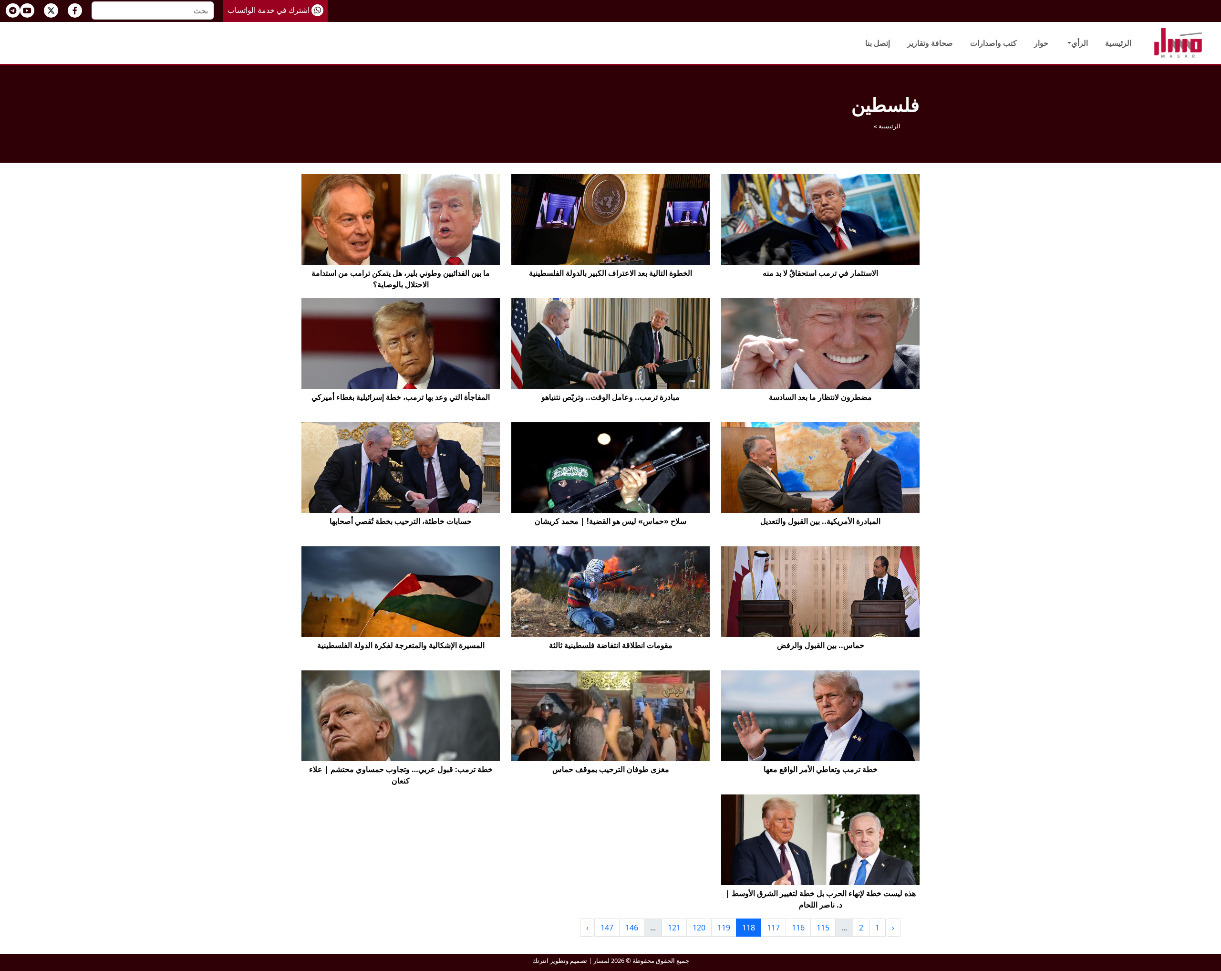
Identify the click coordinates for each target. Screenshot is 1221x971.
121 (674, 927)
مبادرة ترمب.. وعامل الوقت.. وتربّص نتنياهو (610, 397)
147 (606, 927)
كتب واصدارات (993, 43)
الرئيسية (1118, 43)
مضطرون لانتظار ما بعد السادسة (820, 397)
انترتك (540, 960)
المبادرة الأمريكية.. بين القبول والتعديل (820, 521)
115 (823, 927)
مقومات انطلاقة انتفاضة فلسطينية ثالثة (611, 645)
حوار (1041, 43)
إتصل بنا (877, 43)
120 (699, 927)
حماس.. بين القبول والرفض (820, 645)
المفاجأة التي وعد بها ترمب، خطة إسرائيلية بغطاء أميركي (400, 397)
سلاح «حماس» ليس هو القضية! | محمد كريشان (610, 521)
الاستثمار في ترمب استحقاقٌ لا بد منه (820, 273)
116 (798, 927)
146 (631, 927)
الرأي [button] (1079, 43)
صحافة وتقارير (930, 43)
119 (723, 927)
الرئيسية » (887, 126)
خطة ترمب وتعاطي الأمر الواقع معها (821, 769)
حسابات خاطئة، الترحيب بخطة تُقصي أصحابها (401, 521)
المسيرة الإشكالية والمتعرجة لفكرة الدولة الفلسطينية (401, 645)
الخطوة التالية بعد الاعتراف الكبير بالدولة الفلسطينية (610, 273)
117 (773, 927)
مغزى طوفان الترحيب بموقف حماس (610, 769)
